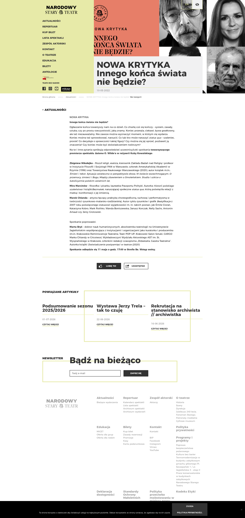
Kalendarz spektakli (133, 402)
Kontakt (48, 49)
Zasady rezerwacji (132, 434)
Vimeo (153, 447)
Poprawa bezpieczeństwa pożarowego (184, 448)
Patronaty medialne (186, 418)
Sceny (179, 405)
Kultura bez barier (186, 454)
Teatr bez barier (50, 83)
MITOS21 (63, 88)
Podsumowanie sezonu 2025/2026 (67, 308)
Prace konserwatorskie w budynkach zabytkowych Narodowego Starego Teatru (188, 479)
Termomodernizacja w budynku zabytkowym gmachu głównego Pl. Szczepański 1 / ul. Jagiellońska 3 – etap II (188, 463)
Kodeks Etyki (186, 491)
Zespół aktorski (54, 43)
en (187, 4)
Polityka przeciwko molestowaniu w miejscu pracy (162, 496)
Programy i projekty (184, 439)
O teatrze (49, 54)
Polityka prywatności (185, 428)
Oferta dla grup (105, 434)
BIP (151, 437)
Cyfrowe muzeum (185, 421)
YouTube (56, 88)
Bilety (46, 66)
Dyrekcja (180, 408)
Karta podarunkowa (133, 444)
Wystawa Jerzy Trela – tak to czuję (121, 308)
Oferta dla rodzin (106, 437)
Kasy (125, 440)
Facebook (44, 88)
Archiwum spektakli (133, 408)
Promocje (128, 437)
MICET (100, 431)
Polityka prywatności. (189, 512)
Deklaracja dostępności (105, 493)
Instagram (50, 88)
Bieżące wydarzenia (107, 402)
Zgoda (189, 506)
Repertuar (49, 26)
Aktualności (51, 21)
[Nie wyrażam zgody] (241, 509)
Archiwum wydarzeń (134, 411)
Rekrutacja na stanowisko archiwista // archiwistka (175, 310)
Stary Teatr (61, 9)
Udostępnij (138, 266)
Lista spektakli (53, 38)
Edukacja (49, 60)
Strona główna (48, 97)
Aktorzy (154, 402)
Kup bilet (48, 32)
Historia (180, 402)
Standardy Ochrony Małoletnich (131, 494)
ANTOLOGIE (49, 71)
